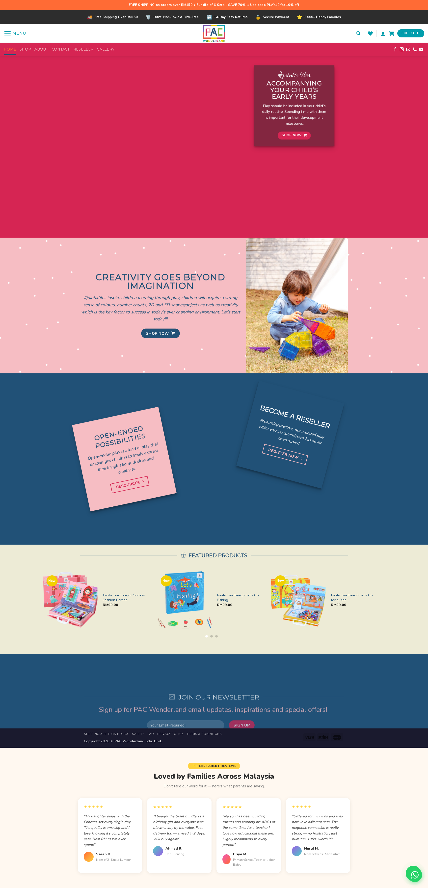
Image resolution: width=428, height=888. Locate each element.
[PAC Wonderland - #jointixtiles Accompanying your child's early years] (214, 33)
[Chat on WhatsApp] (415, 875)
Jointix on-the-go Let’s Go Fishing (238, 597)
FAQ (150, 734)
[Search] (358, 33)
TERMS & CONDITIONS (204, 734)
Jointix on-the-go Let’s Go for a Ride (352, 597)
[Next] (380, 602)
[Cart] (391, 33)
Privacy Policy (170, 734)
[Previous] (43, 602)
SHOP (25, 49)
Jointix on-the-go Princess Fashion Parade (124, 597)
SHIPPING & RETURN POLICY (106, 734)
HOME (10, 49)
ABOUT (41, 49)
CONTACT (61, 49)
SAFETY (138, 734)
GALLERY (105, 49)
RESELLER (83, 49)
